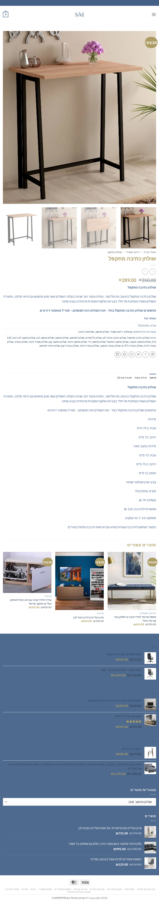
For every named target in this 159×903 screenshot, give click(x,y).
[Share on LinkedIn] (117, 354)
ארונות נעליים (97, 889)
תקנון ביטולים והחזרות (79, 891)
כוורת (33, 889)
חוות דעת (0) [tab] (124, 377)
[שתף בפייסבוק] (145, 354)
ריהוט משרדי (132, 252)
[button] (153, 14)
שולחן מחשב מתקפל (118, 341)
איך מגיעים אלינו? (146, 889)
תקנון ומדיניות (114, 889)
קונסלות (128, 331)
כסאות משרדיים (62, 889)
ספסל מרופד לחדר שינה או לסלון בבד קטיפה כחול (135, 618)
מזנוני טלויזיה (12, 889)
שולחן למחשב (77, 337)
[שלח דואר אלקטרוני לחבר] (131, 354)
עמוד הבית (150, 252)
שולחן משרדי (45, 889)
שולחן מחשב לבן (45, 337)
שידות (25, 889)
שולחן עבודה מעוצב (110, 345)
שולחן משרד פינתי (38, 341)
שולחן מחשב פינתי (77, 341)
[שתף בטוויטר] (138, 354)
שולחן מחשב (114, 252)
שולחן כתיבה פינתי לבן (114, 337)
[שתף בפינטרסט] (124, 354)
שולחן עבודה (21, 341)
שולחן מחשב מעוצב (140, 341)
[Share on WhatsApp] (152, 354)
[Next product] (152, 272)
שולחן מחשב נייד (96, 341)
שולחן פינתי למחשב (49, 345)
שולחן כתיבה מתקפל (138, 337)
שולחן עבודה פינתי (89, 345)
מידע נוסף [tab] (141, 377)
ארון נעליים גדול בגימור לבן (88, 617)
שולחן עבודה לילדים (132, 345)
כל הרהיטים (140, 331)
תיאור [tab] (152, 377)
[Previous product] (145, 272)
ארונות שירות (81, 889)
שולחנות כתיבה (86, 331)
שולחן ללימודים (93, 337)
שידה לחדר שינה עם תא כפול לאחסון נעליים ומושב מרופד (30, 601)
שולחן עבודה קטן (70, 345)
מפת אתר (129, 889)
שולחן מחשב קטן (57, 341)
